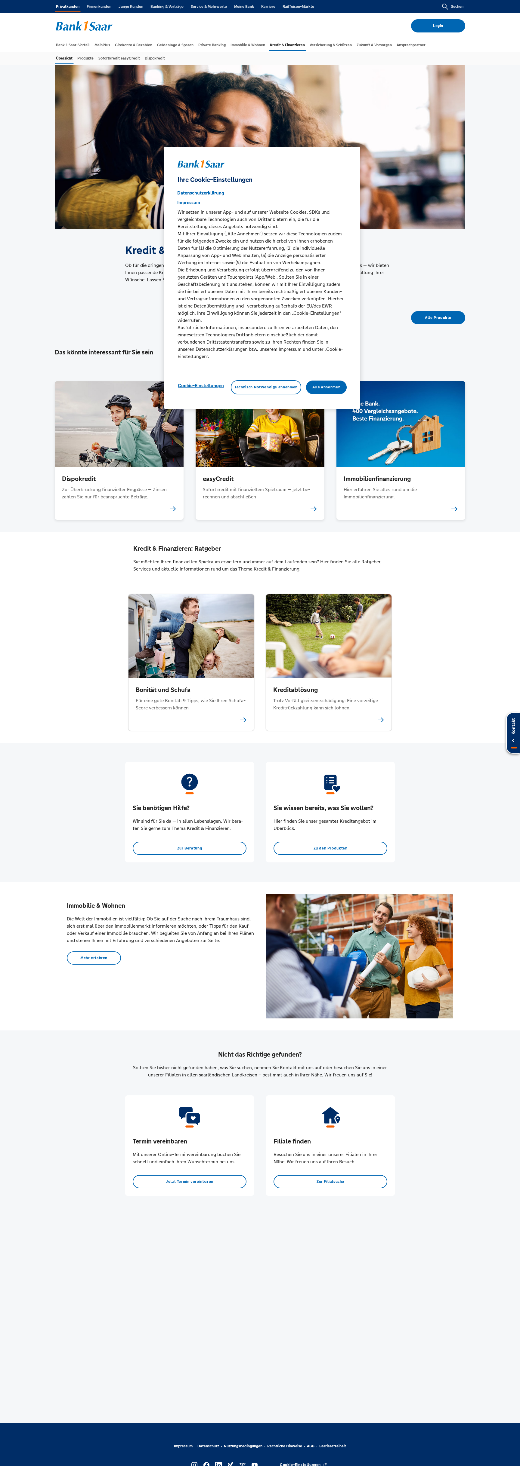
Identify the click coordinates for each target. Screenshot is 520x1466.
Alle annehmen (326, 387)
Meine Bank (244, 6)
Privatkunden (67, 6)
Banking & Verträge (167, 6)
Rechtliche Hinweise (284, 1446)
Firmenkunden (99, 6)
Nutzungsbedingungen (243, 1446)
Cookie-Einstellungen (201, 385)
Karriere (268, 6)
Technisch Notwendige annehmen (266, 387)
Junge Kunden (131, 6)
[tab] (73, 45)
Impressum (183, 1446)
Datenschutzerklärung (200, 193)
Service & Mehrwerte (209, 6)
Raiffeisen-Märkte (298, 6)
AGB (310, 1446)
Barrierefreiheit (332, 1446)
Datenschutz (208, 1446)
